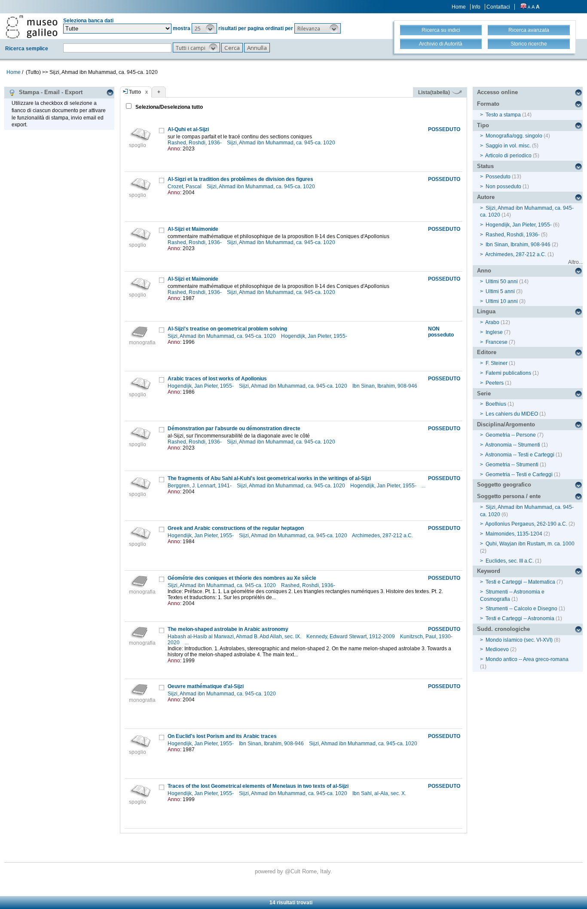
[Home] (31, 27)
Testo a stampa (503, 115)
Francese (497, 342)
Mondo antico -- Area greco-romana (527, 659)
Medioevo (497, 649)
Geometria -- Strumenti (512, 465)
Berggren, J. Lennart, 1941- (200, 486)
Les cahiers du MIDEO (512, 414)
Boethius (496, 404)
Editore (486, 352)
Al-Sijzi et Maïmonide (193, 229)
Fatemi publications (508, 373)
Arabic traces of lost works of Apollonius (217, 379)
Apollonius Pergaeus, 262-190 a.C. (526, 524)
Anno (484, 270)
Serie (484, 393)
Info (476, 7)
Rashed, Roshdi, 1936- (195, 143)
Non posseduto (503, 187)
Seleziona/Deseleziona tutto (168, 107)
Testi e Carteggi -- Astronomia (520, 618)
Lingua (486, 311)
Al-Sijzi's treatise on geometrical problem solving (227, 329)
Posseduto (498, 177)
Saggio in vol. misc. (508, 146)
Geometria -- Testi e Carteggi (519, 474)
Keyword (488, 571)
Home (459, 7)
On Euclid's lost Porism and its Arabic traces (222, 736)
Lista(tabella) (434, 92)
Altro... (575, 262)
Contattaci (498, 7)
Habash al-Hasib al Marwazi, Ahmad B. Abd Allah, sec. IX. (235, 637)
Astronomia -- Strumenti (512, 445)
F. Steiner (497, 363)
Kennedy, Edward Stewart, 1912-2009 (351, 637)
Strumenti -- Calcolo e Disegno (521, 609)
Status (485, 166)
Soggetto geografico (504, 484)
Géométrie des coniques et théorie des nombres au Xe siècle (242, 578)
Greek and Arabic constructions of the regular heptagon (236, 528)
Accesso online (497, 92)
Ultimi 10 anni (502, 301)
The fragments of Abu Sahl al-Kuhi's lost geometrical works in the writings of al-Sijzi (269, 478)
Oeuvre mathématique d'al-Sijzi (206, 686)
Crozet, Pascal (185, 187)
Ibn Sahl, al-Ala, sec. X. (379, 793)
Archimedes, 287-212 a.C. (383, 536)
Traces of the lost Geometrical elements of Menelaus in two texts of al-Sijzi (258, 786)
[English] (523, 7)
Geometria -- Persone (511, 435)
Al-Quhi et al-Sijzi (188, 129)
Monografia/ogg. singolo (514, 136)
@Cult (293, 871)
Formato (488, 104)
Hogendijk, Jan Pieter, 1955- (315, 336)
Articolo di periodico (508, 156)
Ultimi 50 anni (502, 282)
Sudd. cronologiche (503, 629)
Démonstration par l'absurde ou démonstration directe (234, 428)
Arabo (492, 322)
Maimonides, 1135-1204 (514, 534)
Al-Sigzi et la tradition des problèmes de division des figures (240, 179)
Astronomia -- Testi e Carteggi (519, 455)
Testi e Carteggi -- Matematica (520, 582)
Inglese (494, 332)
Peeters (495, 383)
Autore (486, 197)
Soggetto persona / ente (509, 496)
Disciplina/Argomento (506, 424)
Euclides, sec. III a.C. (510, 561)
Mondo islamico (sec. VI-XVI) (519, 640)
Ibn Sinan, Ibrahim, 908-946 (385, 386)
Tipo (483, 125)
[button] (204, 28)
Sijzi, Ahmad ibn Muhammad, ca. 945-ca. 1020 (281, 143)
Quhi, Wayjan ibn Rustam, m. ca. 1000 (530, 544)
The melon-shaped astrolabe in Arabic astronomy (228, 629)
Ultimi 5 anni (500, 291)
